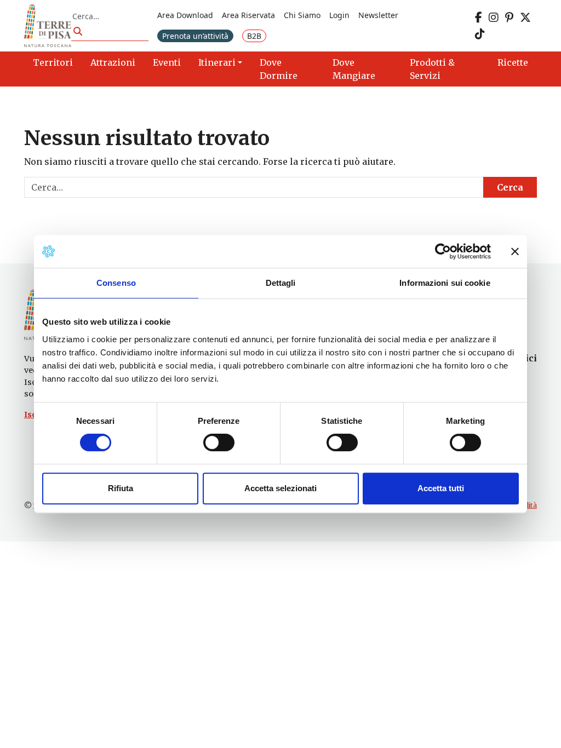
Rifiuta (120, 488)
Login (339, 15)
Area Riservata (248, 15)
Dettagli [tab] (281, 282)
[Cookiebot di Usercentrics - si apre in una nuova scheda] (443, 251)
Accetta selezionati (280, 488)
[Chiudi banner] (515, 251)
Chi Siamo (302, 15)
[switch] (218, 442)
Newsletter (378, 15)
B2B (254, 36)
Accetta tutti (440, 488)
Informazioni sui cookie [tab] (444, 282)
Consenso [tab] (116, 282)
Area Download (185, 15)
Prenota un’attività (195, 36)
